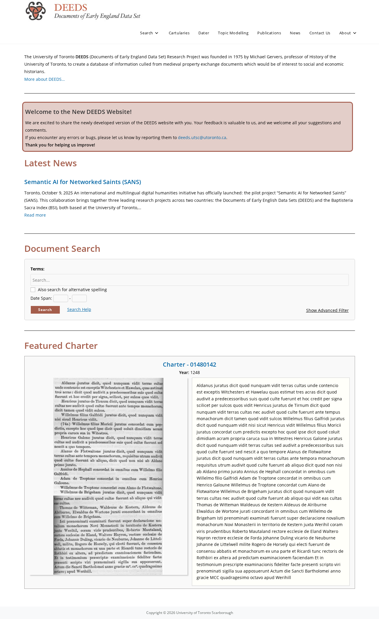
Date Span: (41, 298)
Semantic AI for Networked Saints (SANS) (82, 182)
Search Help (79, 309)
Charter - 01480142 (189, 364)
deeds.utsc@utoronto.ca (202, 137)
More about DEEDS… (44, 79)
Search (45, 309)
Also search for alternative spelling (72, 289)
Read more (35, 215)
